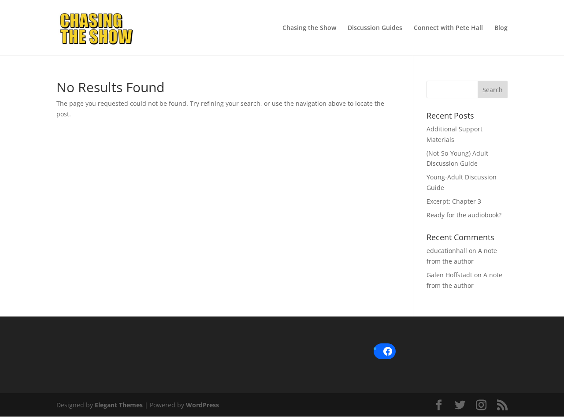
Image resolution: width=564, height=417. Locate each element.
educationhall (447, 250)
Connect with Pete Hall (448, 28)
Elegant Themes (119, 405)
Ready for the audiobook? (464, 215)
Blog (501, 28)
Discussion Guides (375, 28)
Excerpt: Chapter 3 (454, 201)
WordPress (202, 405)
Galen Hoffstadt (449, 275)
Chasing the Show (309, 28)
